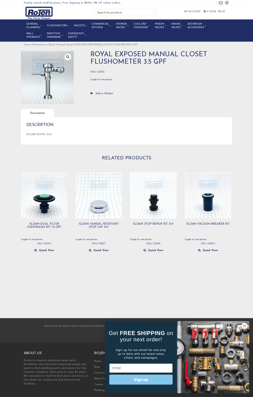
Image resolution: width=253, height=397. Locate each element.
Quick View (46, 250)
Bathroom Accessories (196, 26)
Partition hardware (54, 35)
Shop (97, 367)
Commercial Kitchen (100, 26)
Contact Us (100, 384)
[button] (67, 57)
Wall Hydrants (33, 35)
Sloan (52, 44)
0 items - (215, 11)
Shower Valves (121, 26)
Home (27, 44)
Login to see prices (101, 79)
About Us (99, 378)
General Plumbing (33, 26)
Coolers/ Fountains (141, 26)
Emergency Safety (76, 35)
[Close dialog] (244, 326)
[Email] (221, 3)
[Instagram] (226, 3)
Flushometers (57, 25)
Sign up (141, 379)
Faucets (79, 25)
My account (192, 11)
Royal (69, 44)
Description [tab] (37, 113)
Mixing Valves (176, 26)
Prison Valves (159, 26)
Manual (60, 44)
